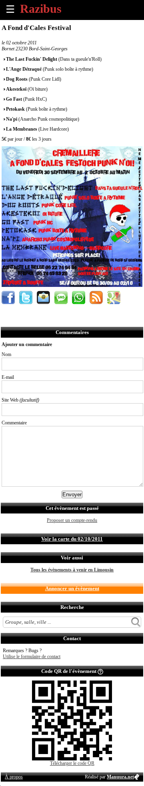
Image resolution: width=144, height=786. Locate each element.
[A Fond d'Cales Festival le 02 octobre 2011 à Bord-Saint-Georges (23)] (72, 285)
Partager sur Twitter (25, 297)
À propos (14, 777)
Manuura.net (120, 777)
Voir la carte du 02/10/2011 (72, 539)
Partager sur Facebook (8, 297)
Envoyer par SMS (61, 297)
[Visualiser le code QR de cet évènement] (72, 759)
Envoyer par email (43, 297)
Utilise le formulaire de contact (31, 656)
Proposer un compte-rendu (72, 520)
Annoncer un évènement (72, 588)
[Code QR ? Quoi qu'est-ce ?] (100, 671)
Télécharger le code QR (72, 763)
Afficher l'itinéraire (113, 297)
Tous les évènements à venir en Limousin (72, 570)
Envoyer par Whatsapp (78, 297)
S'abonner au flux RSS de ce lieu (96, 297)
